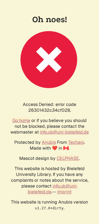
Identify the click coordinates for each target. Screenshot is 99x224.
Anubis (49, 142)
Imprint (64, 192)
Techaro (76, 142)
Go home (21, 120)
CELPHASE (68, 158)
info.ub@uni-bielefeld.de (64, 132)
